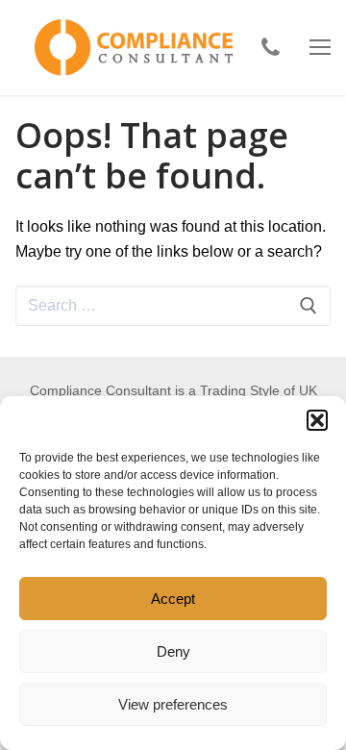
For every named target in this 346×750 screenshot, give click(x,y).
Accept (173, 598)
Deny (173, 651)
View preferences (173, 704)
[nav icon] (320, 48)
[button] (317, 420)
